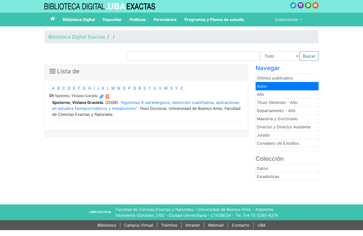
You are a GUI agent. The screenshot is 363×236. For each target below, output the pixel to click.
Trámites (169, 225)
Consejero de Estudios (278, 143)
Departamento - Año (276, 110)
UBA (262, 225)
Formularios (165, 19)
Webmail (216, 225)
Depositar (112, 19)
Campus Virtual (138, 225)
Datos (262, 168)
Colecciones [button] (287, 19)
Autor (262, 86)
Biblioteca (107, 225)
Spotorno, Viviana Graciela (76, 96)
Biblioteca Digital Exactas (76, 37)
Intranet (192, 225)
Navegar (268, 68)
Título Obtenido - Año (277, 102)
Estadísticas (268, 176)
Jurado (263, 135)
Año (260, 94)
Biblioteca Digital (79, 19)
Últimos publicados (275, 78)
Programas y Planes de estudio (214, 19)
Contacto (240, 225)
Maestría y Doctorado (277, 118)
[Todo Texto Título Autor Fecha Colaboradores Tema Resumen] (223, 56)
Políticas (138, 19)
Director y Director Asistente (284, 126)
